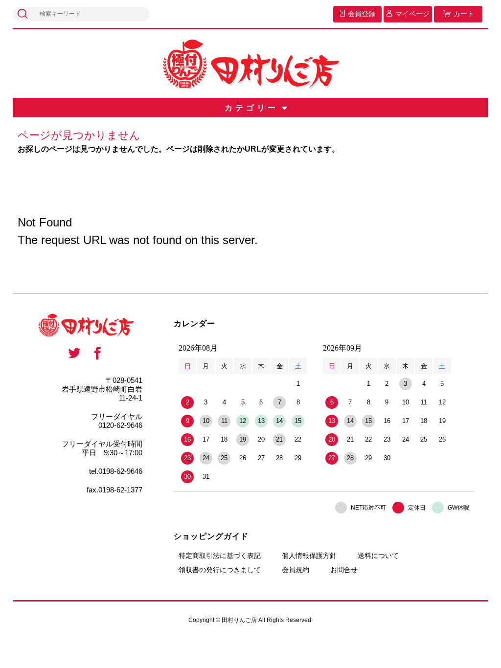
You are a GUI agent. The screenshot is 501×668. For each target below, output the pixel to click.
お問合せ (344, 569)
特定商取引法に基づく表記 (220, 555)
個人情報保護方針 (309, 555)
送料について (378, 555)
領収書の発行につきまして (220, 569)
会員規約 (295, 569)
